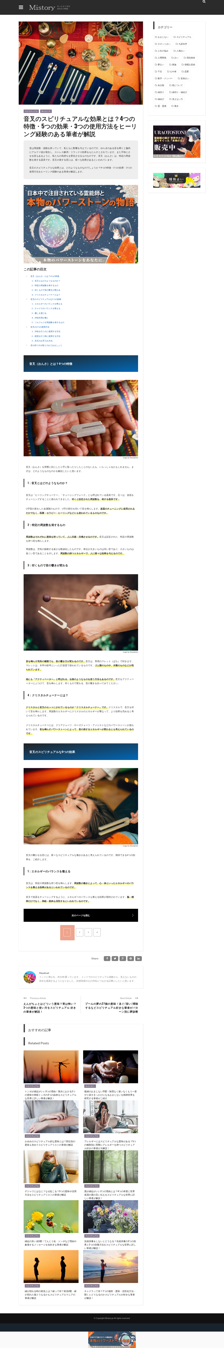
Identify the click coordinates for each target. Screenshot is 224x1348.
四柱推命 (191, 58)
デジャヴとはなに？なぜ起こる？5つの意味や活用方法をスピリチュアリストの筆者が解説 (50, 1192)
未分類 (161, 85)
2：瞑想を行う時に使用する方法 (46, 336)
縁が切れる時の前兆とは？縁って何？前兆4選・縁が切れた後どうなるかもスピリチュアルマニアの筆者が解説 (50, 1294)
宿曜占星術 (189, 64)
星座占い (185, 78)
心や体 (173, 71)
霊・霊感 (162, 106)
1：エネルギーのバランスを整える (47, 304)
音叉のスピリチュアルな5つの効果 (46, 299)
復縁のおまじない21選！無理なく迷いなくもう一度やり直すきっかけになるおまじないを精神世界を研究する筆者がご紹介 (110, 1094)
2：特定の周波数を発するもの (45, 285)
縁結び (161, 99)
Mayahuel (44, 973)
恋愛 (186, 71)
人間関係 (162, 58)
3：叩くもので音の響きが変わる (46, 290)
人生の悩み (163, 51)
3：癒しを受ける (39, 313)
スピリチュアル (31, 111)
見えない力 (46, 111)
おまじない (90, 1086)
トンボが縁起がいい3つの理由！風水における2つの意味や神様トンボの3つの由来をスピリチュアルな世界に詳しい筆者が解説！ (50, 1094)
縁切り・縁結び (179, 92)
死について (177, 85)
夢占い (161, 64)
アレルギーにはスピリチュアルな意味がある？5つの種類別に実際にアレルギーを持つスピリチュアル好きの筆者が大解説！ (110, 1144)
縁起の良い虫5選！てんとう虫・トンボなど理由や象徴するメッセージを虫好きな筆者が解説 (50, 1242)
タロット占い (164, 44)
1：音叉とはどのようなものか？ (46, 281)
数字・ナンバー (165, 78)
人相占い (180, 51)
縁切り (161, 92)
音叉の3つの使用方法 (40, 327)
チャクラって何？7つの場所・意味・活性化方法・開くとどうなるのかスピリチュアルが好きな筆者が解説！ (110, 1294)
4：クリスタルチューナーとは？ (46, 295)
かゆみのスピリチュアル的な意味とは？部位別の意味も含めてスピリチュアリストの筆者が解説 (50, 1142)
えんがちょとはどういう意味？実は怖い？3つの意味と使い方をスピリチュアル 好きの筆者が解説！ (49, 1007)
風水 (176, 106)
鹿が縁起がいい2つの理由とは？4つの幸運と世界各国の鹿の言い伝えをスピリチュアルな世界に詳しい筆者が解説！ (109, 1194)
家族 (174, 64)
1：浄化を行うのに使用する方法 (46, 331)
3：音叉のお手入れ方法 (42, 341)
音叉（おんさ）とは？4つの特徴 (45, 276)
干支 (160, 71)
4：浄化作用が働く (40, 318)
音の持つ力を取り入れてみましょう (46, 345)
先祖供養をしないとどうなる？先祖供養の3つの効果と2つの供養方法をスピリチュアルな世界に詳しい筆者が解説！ (110, 1244)
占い (176, 58)
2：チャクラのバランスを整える (46, 308)
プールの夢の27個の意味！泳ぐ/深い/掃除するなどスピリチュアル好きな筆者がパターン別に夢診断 (111, 1007)
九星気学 (183, 44)
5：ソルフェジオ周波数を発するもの (48, 322)
